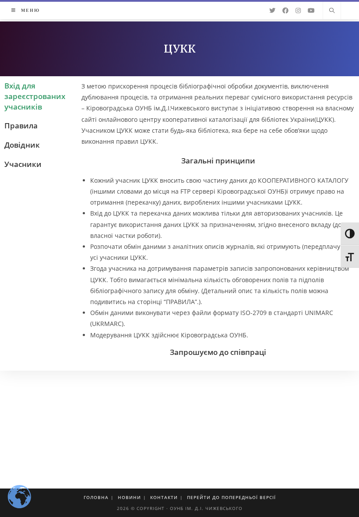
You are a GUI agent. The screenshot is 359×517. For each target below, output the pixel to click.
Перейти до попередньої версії (231, 497)
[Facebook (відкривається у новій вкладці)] (285, 10)
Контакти (164, 497)
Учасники (23, 164)
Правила (21, 125)
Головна (96, 497)
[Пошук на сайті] (332, 11)
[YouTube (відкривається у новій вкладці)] (311, 10)
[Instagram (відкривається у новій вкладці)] (298, 10)
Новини (129, 497)
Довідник (22, 145)
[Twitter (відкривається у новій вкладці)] (272, 10)
